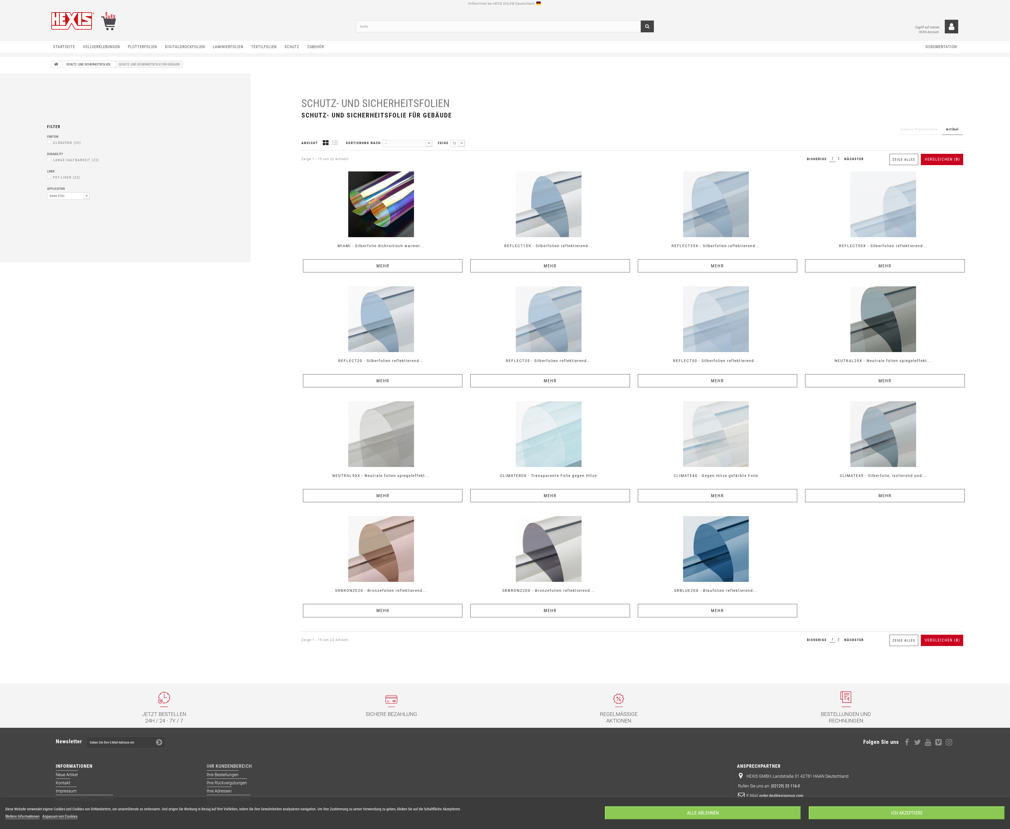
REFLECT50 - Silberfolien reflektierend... (716, 361)
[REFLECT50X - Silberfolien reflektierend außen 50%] (883, 204)
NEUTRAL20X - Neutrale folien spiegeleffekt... (883, 361)
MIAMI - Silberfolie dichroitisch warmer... (381, 246)
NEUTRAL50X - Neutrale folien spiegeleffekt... (381, 476)
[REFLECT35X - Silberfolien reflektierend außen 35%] (716, 204)
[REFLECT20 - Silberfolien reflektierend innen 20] (381, 319)
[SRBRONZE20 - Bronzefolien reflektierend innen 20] (381, 549)
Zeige (443, 143)
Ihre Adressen (219, 791)
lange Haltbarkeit (76, 160)
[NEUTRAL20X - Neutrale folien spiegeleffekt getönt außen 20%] (883, 319)
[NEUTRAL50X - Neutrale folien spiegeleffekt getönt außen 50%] (381, 434)
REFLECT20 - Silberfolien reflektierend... (381, 361)
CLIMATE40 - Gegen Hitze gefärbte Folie (716, 476)
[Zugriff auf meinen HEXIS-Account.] (951, 26)
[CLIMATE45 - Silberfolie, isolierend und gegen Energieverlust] (883, 434)
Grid (326, 143)
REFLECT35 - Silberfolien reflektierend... (549, 361)
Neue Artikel (67, 774)
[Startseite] (56, 64)
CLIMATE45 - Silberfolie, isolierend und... (883, 476)
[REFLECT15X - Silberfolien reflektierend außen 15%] (548, 204)
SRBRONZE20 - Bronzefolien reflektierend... (381, 590)
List (335, 143)
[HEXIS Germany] (199, 20)
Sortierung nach (363, 143)
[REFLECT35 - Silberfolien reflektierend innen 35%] (548, 319)
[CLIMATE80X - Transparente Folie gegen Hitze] (548, 434)
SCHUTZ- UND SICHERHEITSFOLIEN (375, 103)
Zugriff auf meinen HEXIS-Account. (927, 29)
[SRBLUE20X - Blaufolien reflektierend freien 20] (716, 549)
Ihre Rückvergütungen (227, 782)
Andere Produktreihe (919, 129)
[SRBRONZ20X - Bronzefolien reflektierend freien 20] (548, 549)
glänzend (67, 143)
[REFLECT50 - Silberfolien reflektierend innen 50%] (716, 319)
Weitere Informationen (22, 816)
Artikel (952, 129)
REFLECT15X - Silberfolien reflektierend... (548, 246)
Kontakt (63, 782)
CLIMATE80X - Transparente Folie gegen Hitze (548, 476)
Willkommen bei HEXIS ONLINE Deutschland (501, 4)
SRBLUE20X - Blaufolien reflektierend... (716, 590)
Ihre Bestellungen (223, 774)
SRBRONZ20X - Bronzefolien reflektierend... (548, 590)
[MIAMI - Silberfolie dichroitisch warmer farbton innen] (381, 204)
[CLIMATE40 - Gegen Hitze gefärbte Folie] (716, 434)
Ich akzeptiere (907, 813)
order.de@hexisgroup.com (781, 795)
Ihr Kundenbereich (229, 766)
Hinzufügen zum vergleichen (383, 171)
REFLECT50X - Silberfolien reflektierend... (883, 246)
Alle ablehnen (703, 813)
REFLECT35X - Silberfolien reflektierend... (715, 246)
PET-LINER (66, 177)
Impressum (66, 791)
